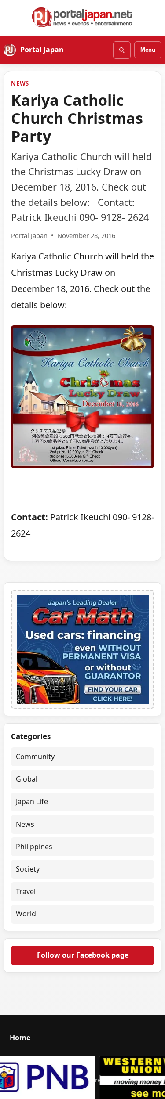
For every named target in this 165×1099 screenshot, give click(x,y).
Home (20, 1037)
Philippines (34, 846)
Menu (147, 50)
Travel (26, 891)
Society (28, 869)
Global (26, 779)
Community (35, 756)
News (20, 83)
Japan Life (32, 801)
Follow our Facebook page (82, 955)
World (26, 914)
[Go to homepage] (82, 17)
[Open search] (122, 50)
